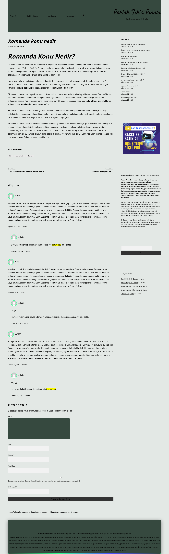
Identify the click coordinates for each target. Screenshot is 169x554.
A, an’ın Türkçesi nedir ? (129, 86)
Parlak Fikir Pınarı (137, 12)
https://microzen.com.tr (40, 512)
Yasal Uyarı (52, 16)
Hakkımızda (70, 16)
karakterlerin (19, 156)
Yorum (10, 416)
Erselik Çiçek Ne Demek (129, 279)
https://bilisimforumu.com (19, 512)
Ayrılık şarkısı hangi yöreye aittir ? (132, 80)
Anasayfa (13, 16)
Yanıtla (24, 227)
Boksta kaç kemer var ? (129, 98)
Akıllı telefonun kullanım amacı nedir (27, 172)
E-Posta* (11, 455)
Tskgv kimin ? (125, 92)
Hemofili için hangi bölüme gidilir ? (133, 74)
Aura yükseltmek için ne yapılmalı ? (133, 44)
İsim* (9, 444)
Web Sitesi (11, 466)
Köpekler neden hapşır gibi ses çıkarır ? (134, 62)
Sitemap (74, 512)
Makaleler (17, 149)
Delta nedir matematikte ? (130, 56)
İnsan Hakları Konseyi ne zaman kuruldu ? (135, 50)
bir (10, 156)
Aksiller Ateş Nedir (127, 294)
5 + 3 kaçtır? (12, 487)
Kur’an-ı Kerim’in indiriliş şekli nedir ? (133, 68)
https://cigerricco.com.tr (60, 512)
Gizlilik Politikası (32, 16)
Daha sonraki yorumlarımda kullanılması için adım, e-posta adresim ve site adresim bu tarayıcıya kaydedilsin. (44, 481)
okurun (29, 156)
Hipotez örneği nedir (101, 172)
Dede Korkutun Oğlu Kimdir (130, 286)
